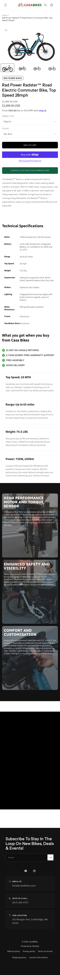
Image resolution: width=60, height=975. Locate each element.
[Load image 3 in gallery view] (37, 68)
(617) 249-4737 (20, 902)
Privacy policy (29, 951)
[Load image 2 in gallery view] (22, 68)
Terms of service (45, 951)
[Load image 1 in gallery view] (7, 68)
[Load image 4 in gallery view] (52, 68)
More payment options (30, 160)
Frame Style (8, 116)
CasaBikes (33, 941)
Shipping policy (19, 957)
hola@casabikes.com (24, 885)
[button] (6, 5)
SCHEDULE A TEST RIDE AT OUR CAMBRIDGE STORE (30, 170)
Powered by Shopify (30, 946)
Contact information (38, 957)
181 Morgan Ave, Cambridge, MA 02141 (30, 921)
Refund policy (13, 951)
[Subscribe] (50, 857)
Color (5, 128)
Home (5, 15)
